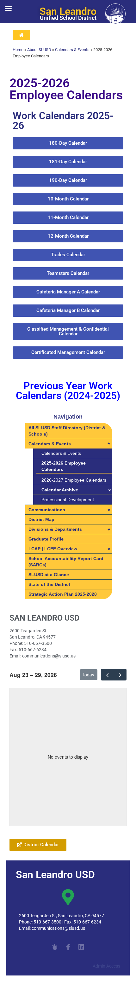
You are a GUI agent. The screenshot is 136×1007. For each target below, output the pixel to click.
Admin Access (106, 966)
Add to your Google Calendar (45, 829)
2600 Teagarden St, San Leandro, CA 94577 (61, 915)
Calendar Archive (59, 489)
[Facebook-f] (68, 947)
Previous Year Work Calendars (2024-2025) (68, 391)
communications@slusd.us (58, 928)
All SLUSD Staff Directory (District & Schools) (66, 431)
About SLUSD (39, 49)
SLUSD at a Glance (48, 574)
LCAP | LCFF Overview (52, 548)
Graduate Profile (46, 538)
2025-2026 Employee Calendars (63, 466)
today (88, 674)
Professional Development (67, 499)
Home (18, 49)
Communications (46, 509)
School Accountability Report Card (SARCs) (65, 561)
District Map (41, 519)
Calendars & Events (72, 49)
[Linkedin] (81, 947)
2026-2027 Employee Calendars (73, 480)
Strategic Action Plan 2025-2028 (62, 594)
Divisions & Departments (55, 529)
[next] (120, 674)
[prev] (107, 674)
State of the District (49, 584)
